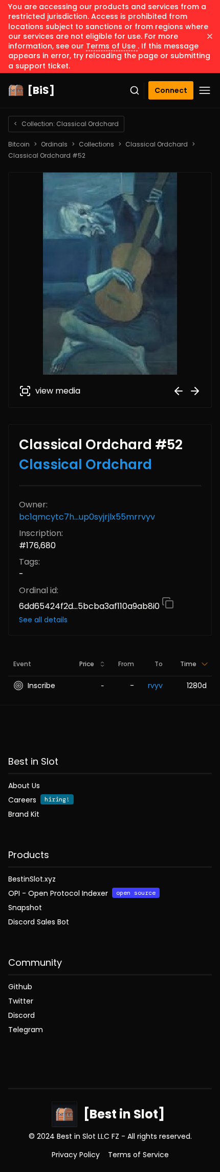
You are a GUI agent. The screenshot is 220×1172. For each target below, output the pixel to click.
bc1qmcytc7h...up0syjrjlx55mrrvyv (87, 517)
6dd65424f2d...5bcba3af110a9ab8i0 (90, 606)
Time (188, 664)
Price (86, 664)
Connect (171, 90)
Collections (96, 144)
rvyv (155, 685)
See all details (43, 620)
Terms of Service (138, 1155)
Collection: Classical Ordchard (66, 123)
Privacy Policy (76, 1155)
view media (57, 391)
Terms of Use (112, 46)
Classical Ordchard (156, 144)
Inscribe (41, 685)
